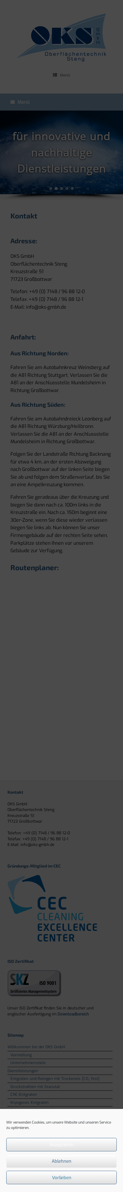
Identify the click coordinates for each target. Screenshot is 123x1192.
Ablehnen (61, 1161)
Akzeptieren (61, 1145)
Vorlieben (61, 1178)
